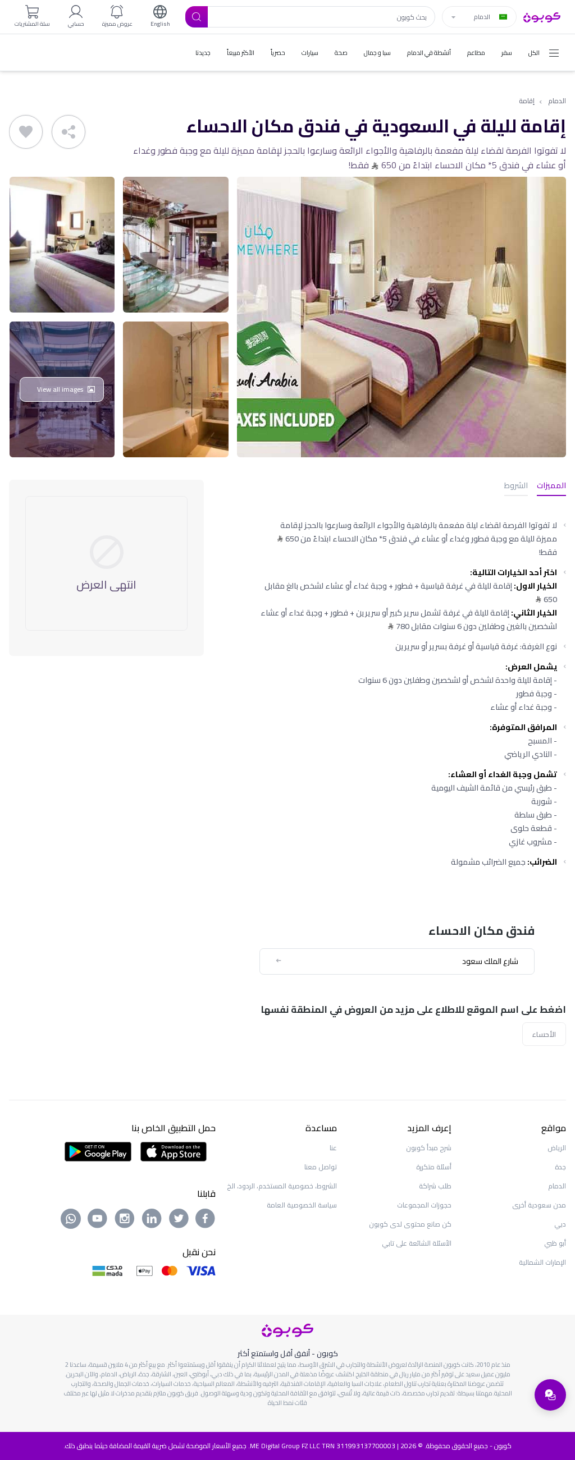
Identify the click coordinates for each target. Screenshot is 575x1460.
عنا (333, 1147)
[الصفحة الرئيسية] (541, 16)
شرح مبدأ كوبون (428, 1147)
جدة (560, 1166)
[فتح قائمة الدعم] (550, 1395)
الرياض (556, 1147)
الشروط (516, 486)
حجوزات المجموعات (424, 1205)
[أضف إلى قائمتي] (26, 132)
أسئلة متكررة (433, 1166)
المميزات (551, 486)
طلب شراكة (435, 1185)
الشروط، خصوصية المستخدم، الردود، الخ (282, 1185)
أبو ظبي (555, 1243)
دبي (560, 1224)
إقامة (527, 101)
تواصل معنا (320, 1166)
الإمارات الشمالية (542, 1262)
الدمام (557, 101)
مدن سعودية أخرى (539, 1205)
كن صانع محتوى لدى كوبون (410, 1224)
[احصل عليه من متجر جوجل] (98, 1150)
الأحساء (544, 1034)
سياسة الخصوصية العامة (302, 1205)
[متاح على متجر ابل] (173, 1150)
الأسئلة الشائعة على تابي (416, 1243)
